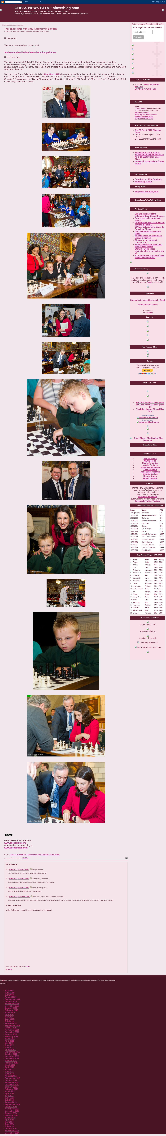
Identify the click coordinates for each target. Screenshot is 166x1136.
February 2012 (11, 1063)
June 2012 (9, 1072)
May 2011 (9, 1043)
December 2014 (12, 1133)
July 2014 (9, 1126)
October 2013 (11, 1107)
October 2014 (11, 1128)
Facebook (154, 84)
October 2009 (11, 1001)
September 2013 (12, 1104)
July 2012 (9, 1074)
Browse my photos (143, 181)
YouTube (139, 87)
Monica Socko (150, 459)
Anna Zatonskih (150, 478)
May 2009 (9, 990)
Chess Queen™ (140, 108)
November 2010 (12, 1030)
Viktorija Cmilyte (150, 474)
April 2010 (9, 1015)
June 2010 (9, 1019)
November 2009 (12, 1004)
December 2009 (12, 1006)
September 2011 (12, 1052)
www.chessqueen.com (16, 848)
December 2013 (12, 1111)
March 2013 (10, 1091)
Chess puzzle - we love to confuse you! (146, 241)
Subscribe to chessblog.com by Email (147, 300)
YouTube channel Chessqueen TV (150, 406)
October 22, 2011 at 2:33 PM (19, 888)
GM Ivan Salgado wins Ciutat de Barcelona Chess (149, 228)
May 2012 (9, 1069)
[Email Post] (126, 858)
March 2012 (10, 1065)
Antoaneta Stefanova (150, 467)
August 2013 (11, 1102)
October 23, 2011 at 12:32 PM (19, 897)
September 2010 (12, 1026)
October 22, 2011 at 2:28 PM (19, 870)
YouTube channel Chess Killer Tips (150, 410)
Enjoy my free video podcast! (146, 114)
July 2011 (9, 1047)
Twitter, (146, 84)
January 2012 (11, 1061)
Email (149, 282)
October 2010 (11, 1028)
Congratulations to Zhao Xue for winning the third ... (150, 224)
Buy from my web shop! (144, 119)
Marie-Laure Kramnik (150, 472)
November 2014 (12, 1131)
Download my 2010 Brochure (148, 179)
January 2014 (11, 1113)
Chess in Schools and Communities (23, 854)
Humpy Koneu (150, 476)
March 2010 (10, 1012)
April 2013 (9, 1093)
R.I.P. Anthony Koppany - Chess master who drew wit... (149, 256)
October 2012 (11, 1080)
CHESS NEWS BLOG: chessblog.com (47, 8)
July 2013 (9, 1100)
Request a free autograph (146, 191)
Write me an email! (142, 112)
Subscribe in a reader (148, 304)
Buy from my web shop (145, 89)
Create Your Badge (147, 420)
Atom (27, 966)
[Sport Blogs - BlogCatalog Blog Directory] (147, 440)
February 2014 (11, 1115)
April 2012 (9, 1067)
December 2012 (12, 1085)
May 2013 (9, 1096)
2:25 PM (25, 858)
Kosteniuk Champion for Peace (149, 155)
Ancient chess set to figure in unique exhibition (148, 237)
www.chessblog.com (15, 843)
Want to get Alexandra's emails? (147, 28)
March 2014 (10, 1118)
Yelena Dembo (150, 470)
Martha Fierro (150, 461)
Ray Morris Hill (52, 74)
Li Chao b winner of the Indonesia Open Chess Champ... (150, 215)
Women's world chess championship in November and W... (149, 251)
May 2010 (9, 1017)
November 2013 (12, 1109)
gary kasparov (43, 854)
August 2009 (11, 997)
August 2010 (11, 1023)
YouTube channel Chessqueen (150, 403)
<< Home (9, 969)
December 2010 (12, 1032)
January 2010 (11, 1008)
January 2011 (11, 1034)
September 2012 (12, 1078)
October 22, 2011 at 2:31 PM (19, 879)
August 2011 (10, 1050)
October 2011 (11, 1054)
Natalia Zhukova (150, 465)
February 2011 (11, 1036)
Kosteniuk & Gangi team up (147, 152)
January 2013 (11, 1087)
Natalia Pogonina (150, 463)
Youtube (156, 501)
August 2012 (11, 1076)
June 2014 (9, 1124)
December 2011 (12, 1058)
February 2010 (11, 1010)
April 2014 (9, 1120)
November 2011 (12, 1056)
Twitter (148, 501)
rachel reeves (54, 854)
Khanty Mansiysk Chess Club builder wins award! (148, 245)
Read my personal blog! (144, 117)
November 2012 (12, 1082)
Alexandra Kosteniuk (148, 415)
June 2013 (9, 1098)
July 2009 (9, 995)
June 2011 (9, 1045)
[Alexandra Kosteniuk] (147, 418)
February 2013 (11, 1089)
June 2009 (9, 993)
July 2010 (9, 1021)
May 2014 (9, 1122)
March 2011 (10, 1039)
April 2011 (9, 1041)
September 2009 (12, 999)
